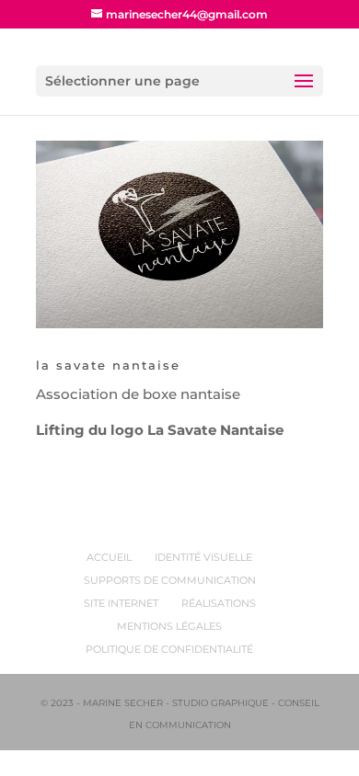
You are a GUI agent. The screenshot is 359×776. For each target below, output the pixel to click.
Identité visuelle (203, 557)
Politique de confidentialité (169, 649)
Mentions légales (169, 626)
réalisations (218, 603)
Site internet (121, 603)
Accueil (109, 557)
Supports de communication (170, 580)
